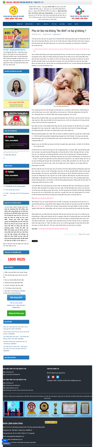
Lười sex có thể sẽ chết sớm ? (44, 198)
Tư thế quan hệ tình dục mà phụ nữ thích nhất (53, 228)
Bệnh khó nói (28, 24)
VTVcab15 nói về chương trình (15, 186)
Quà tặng (62, 24)
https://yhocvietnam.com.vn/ (11, 388)
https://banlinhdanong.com (15, 439)
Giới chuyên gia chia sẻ (12, 189)
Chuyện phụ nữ (57, 34)
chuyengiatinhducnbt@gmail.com (15, 436)
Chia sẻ (70, 24)
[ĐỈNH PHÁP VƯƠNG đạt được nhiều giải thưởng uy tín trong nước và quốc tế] (47, 409)
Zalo (5, 440)
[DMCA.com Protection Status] (51, 422)
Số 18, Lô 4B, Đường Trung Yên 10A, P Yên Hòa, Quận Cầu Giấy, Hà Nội (26, 427)
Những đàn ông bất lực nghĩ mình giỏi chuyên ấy (49, 49)
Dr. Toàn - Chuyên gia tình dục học (14, 50)
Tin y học (54, 24)
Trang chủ (19, 24)
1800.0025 (14, 430)
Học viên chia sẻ (11, 155)
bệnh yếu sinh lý (39, 206)
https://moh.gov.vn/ (8, 372)
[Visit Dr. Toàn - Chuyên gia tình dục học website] (16, 38)
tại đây (14, 245)
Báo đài (45, 24)
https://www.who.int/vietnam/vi (11, 374)
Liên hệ (76, 24)
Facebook (6, 443)
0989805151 (29, 430)
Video (37, 24)
